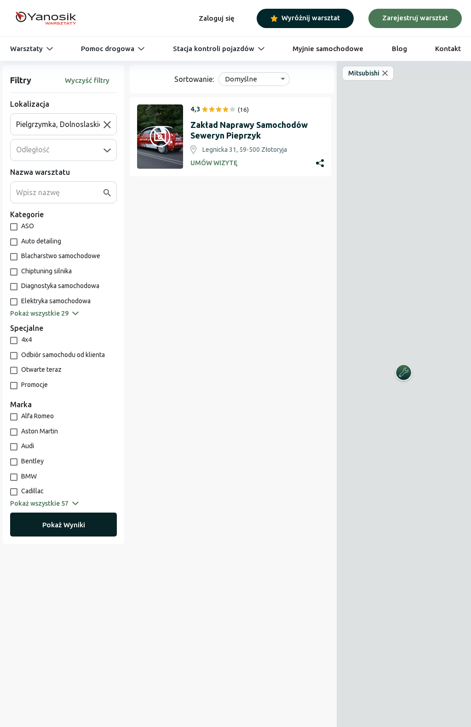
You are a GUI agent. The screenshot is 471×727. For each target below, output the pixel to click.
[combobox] (59, 124)
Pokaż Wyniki (63, 525)
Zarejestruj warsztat (415, 18)
